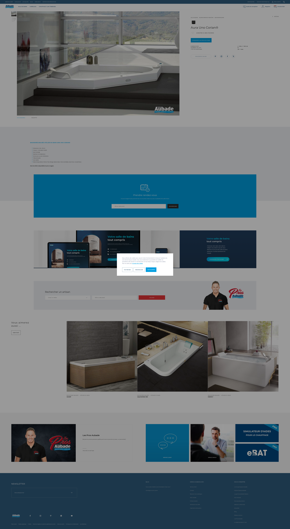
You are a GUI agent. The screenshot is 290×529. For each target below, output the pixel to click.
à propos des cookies (137, 263)
